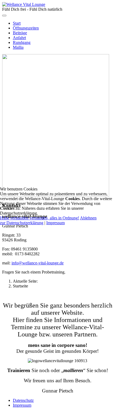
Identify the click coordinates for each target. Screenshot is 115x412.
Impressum (55, 222)
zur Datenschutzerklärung (21, 222)
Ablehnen (88, 218)
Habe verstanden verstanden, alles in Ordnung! (39, 218)
